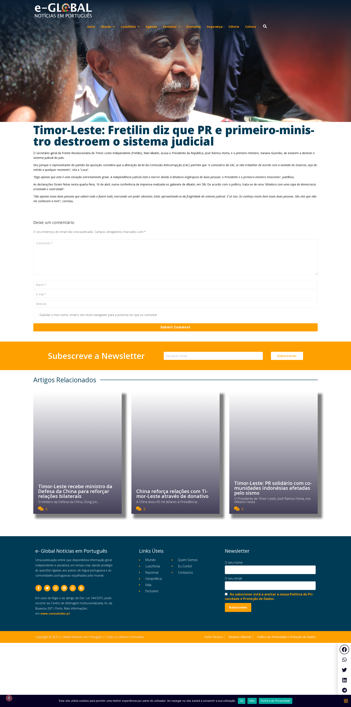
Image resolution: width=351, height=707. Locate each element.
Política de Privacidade (275, 700)
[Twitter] (47, 588)
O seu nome (234, 562)
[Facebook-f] (38, 588)
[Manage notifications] (9, 698)
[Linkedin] (64, 588)
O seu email (233, 578)
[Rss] (81, 588)
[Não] (346, 701)
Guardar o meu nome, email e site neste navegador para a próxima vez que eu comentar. (98, 315)
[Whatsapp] (72, 588)
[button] (344, 649)
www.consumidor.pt (55, 613)
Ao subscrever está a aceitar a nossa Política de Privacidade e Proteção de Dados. (269, 596)
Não (252, 700)
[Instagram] (55, 588)
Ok (242, 700)
